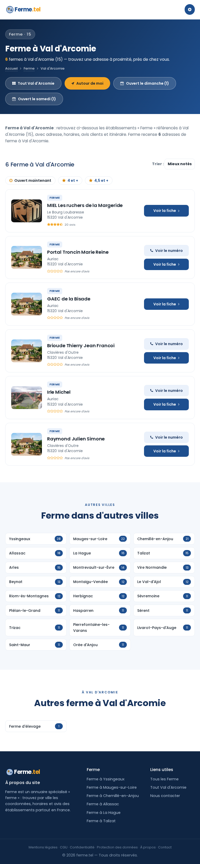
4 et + (72, 180)
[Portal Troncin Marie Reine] (26, 257)
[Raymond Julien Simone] (26, 444)
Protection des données (117, 847)
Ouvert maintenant (32, 180)
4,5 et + (101, 180)
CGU (63, 847)
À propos (148, 847)
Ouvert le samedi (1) (37, 99)
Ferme (28, 9)
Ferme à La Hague (104, 812)
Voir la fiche (164, 210)
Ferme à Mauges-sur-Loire (112, 787)
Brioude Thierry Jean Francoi (81, 345)
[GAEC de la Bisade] (26, 304)
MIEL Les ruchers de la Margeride (85, 205)
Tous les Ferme (164, 779)
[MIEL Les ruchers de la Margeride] (26, 210)
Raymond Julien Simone (76, 439)
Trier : (158, 163)
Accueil (11, 68)
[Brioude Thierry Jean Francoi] (26, 350)
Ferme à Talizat (101, 820)
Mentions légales (43, 847)
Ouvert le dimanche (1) (147, 83)
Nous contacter (165, 795)
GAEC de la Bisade (68, 299)
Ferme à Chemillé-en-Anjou (113, 795)
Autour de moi (89, 83)
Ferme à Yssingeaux (105, 779)
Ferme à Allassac (103, 804)
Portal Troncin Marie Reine (77, 252)
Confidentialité (82, 847)
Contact (165, 847)
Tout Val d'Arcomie (36, 83)
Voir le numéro (169, 250)
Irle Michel (59, 392)
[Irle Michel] (26, 397)
